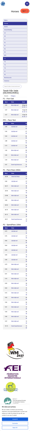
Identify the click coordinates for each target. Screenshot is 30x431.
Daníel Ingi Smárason (16, 164)
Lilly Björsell (14, 126)
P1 (5, 45)
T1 (5, 58)
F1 (4, 39)
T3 (5, 65)
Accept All (15, 419)
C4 (5, 33)
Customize (15, 423)
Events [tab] (6, 26)
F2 (4, 42)
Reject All (15, 427)
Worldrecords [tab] (7, 77)
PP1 (5, 55)
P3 (5, 52)
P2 (5, 49)
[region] (15, 417)
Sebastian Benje (15, 176)
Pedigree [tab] (13, 96)
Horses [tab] (6, 23)
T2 (5, 61)
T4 (5, 68)
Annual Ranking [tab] (8, 29)
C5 (5, 36)
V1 (5, 71)
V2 (5, 74)
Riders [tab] (6, 20)
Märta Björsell (14, 105)
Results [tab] (6, 96)
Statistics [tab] (6, 80)
